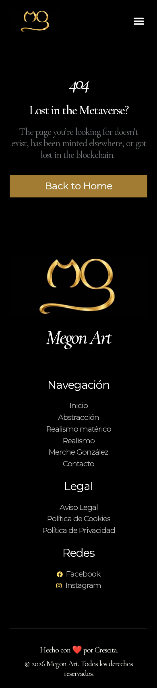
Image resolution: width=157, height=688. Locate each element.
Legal (78, 486)
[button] (138, 21)
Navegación (79, 385)
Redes (78, 553)
